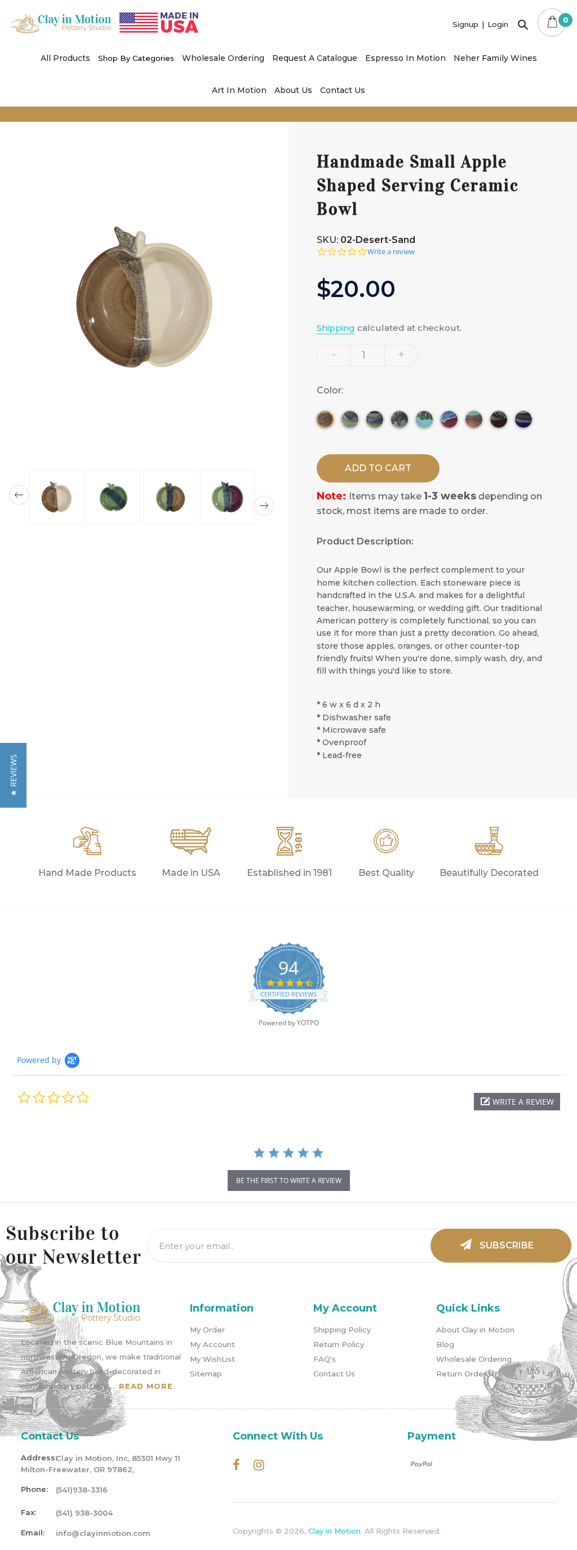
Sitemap (206, 1373)
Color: (331, 390)
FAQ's (324, 1358)
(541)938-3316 (82, 1489)
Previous (19, 495)
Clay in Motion (334, 1530)
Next (264, 506)
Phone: (34, 1489)
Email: (33, 1532)
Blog (445, 1344)
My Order (207, 1329)
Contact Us (334, 1373)
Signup (465, 24)
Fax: (28, 1512)
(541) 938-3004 (84, 1512)
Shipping (336, 327)
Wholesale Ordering (474, 1358)
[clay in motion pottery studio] (61, 30)
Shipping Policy (342, 1329)
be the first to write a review (288, 1180)
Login (497, 24)
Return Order (461, 1373)
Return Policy (338, 1344)
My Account (212, 1344)
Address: (38, 1457)
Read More (146, 1385)
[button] (517, 1101)
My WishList (212, 1358)
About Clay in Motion (475, 1329)
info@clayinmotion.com (103, 1533)
